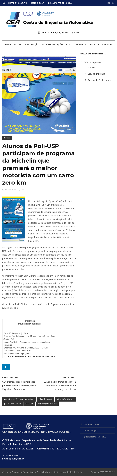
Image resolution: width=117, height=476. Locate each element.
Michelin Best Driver (65, 399)
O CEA (18, 44)
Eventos (81, 44)
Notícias (7, 138)
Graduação (32, 44)
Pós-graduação (52, 44)
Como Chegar (37, 3)
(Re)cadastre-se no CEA (60, 3)
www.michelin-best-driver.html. (60, 297)
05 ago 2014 (10, 189)
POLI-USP (29, 403)
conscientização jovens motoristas (19, 399)
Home (7, 44)
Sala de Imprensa (101, 44)
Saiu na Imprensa (96, 73)
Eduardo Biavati (45, 399)
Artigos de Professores (99, 80)
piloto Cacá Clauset (12, 403)
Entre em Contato (17, 3)
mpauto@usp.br (16, 458)
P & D (69, 44)
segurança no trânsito (47, 403)
